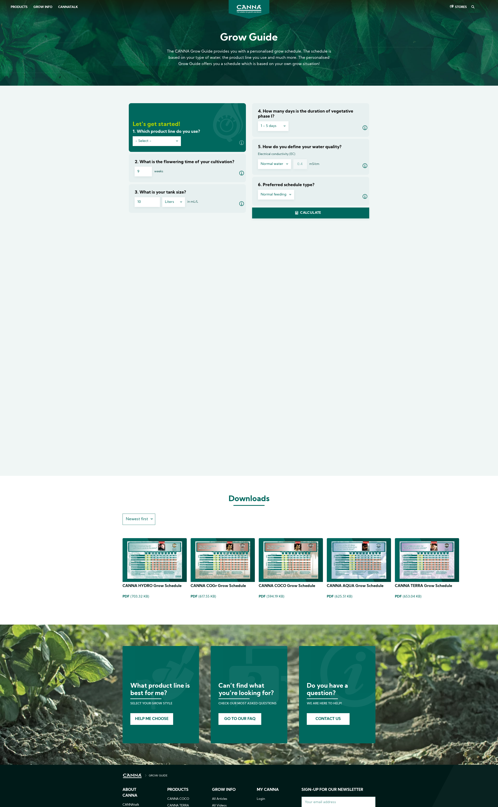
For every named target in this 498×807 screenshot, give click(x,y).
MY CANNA (268, 790)
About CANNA (130, 793)
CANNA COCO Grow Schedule (287, 586)
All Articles (219, 799)
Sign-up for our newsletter (332, 790)
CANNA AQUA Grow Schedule (355, 586)
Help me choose (151, 719)
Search (473, 7)
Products (19, 7)
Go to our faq (239, 719)
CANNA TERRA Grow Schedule (423, 586)
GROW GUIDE (158, 775)
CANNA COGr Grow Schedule (218, 586)
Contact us (328, 719)
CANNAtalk (68, 7)
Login (261, 799)
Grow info (224, 790)
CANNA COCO (178, 799)
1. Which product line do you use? (166, 131)
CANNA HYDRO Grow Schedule (152, 586)
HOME (132, 776)
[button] (241, 142)
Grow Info (42, 7)
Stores (461, 7)
